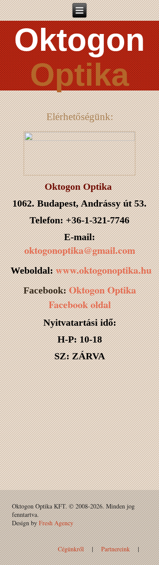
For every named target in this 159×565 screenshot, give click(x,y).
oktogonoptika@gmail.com (79, 250)
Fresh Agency (56, 523)
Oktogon (79, 39)
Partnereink (115, 549)
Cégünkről (71, 549)
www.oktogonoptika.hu (103, 270)
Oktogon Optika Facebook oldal (92, 297)
